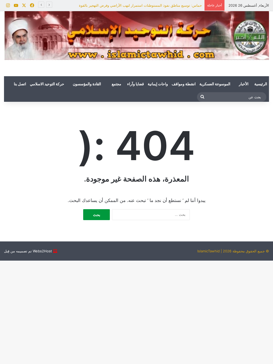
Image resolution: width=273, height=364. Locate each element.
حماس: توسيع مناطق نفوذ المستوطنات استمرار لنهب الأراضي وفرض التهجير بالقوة (140, 5)
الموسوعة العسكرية (214, 84)
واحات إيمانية (158, 84)
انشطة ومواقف (184, 84)
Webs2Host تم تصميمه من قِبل (28, 251)
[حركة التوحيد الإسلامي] (136, 35)
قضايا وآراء (135, 84)
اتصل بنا (20, 84)
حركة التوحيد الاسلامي (47, 84)
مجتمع (116, 84)
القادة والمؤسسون (87, 84)
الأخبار (243, 84)
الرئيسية (260, 84)
